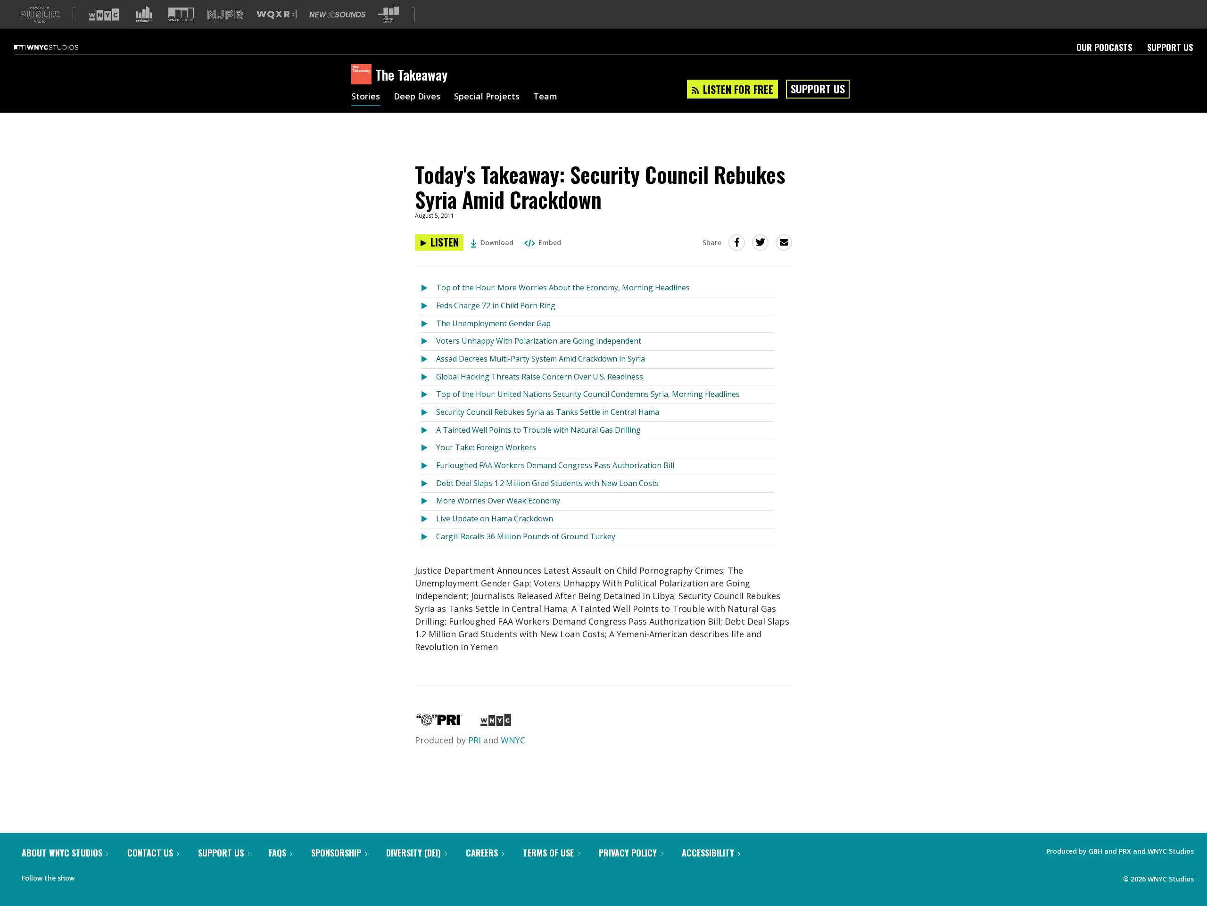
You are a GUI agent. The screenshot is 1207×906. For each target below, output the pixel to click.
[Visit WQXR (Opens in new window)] (276, 14)
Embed (549, 242)
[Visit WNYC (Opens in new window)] (104, 14)
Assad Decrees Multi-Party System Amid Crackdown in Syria (540, 359)
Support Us (1170, 47)
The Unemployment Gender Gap (493, 323)
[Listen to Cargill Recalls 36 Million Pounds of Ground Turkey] (428, 537)
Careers (482, 853)
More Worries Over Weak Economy (498, 500)
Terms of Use (548, 853)
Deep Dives (417, 97)
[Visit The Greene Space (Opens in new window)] (388, 15)
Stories (365, 97)
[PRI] (439, 722)
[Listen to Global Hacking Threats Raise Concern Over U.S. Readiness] (428, 377)
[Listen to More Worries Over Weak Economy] (428, 501)
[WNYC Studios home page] (58, 47)
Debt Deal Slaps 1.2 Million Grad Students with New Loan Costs (547, 483)
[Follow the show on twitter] (106, 876)
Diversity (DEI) (413, 853)
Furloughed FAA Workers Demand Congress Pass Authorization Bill (555, 465)
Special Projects (487, 97)
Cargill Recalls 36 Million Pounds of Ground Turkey (525, 536)
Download (496, 242)
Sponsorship (336, 853)
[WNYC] (495, 722)
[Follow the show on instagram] (124, 876)
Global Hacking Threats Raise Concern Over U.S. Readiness (539, 376)
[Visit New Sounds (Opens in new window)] (337, 14)
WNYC (513, 740)
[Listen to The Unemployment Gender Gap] (428, 324)
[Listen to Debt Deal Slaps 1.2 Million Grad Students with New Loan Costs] (428, 484)
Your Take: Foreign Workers (486, 447)
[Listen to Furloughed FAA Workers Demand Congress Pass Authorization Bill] (428, 466)
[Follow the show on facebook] (88, 876)
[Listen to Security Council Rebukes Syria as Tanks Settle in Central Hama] (428, 412)
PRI (474, 740)
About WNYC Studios (62, 853)
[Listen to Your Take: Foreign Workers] (428, 448)
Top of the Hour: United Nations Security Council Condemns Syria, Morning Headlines (588, 394)
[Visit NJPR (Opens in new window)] (225, 15)
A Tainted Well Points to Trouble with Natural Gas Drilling (538, 430)
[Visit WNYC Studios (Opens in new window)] (181, 14)
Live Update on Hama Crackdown (494, 518)
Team (545, 97)
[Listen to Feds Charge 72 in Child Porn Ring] (428, 306)
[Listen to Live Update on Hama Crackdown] (428, 519)
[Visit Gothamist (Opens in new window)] (144, 14)
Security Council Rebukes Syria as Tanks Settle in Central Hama (547, 412)
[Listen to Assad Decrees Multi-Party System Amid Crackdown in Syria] (428, 359)
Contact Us (150, 853)
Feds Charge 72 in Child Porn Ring (495, 305)
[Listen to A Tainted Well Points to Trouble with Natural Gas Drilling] (428, 430)
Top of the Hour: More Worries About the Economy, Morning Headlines (563, 287)
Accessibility (708, 853)
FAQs (277, 853)
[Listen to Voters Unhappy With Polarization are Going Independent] (428, 341)
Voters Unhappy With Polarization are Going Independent (538, 341)
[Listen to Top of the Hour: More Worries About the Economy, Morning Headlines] (428, 288)
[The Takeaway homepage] (363, 75)
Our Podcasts (1104, 47)
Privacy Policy (628, 853)
